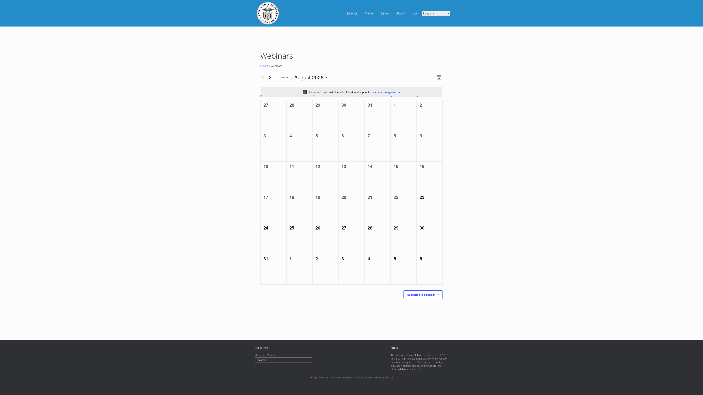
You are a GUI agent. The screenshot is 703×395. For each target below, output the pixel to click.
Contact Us (261, 360)
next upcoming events (386, 92)
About (400, 13)
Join (416, 13)
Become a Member (265, 355)
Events (352, 13)
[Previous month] (262, 77)
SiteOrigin (389, 377)
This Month (283, 77)
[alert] (351, 92)
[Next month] (269, 77)
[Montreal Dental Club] (268, 13)
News (369, 13)
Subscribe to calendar (421, 294)
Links (385, 13)
